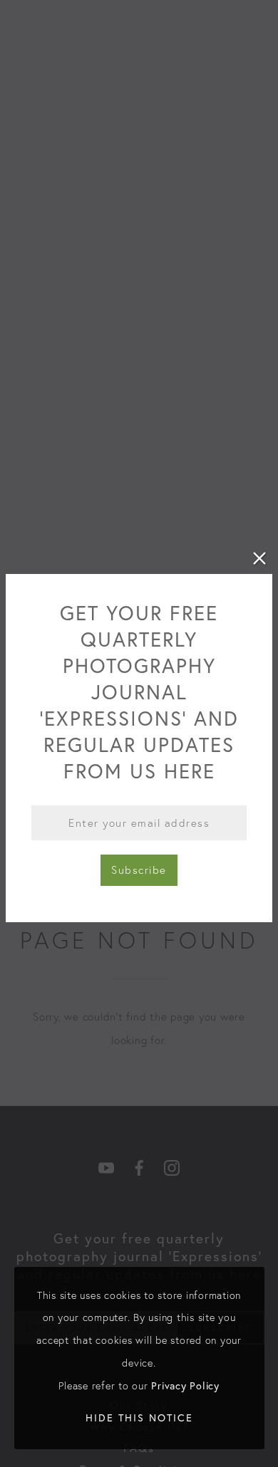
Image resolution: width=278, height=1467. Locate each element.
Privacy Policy (185, 1385)
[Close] (259, 558)
